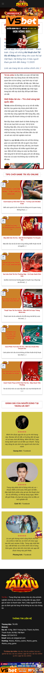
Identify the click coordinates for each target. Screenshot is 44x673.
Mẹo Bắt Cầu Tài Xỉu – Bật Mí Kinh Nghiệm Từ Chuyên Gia (22, 239)
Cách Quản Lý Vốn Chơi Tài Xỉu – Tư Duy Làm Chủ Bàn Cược (22, 202)
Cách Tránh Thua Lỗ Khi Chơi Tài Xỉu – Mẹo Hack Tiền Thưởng (22, 384)
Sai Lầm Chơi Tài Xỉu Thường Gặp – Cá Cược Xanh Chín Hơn (22, 275)
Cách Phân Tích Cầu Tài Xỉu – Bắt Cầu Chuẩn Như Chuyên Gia (22, 347)
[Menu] (3, 3)
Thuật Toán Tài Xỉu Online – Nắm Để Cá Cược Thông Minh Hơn (22, 311)
